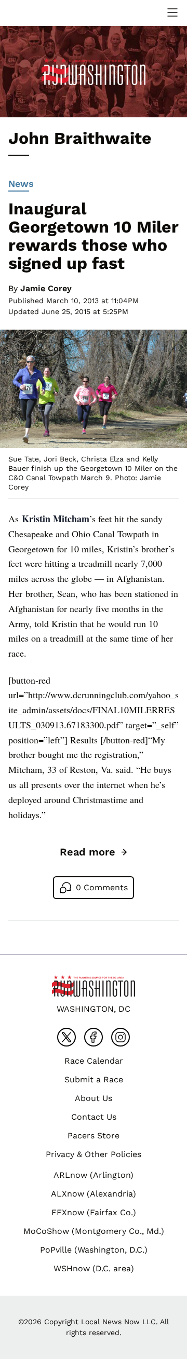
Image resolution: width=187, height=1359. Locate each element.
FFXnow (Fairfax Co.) (93, 1212)
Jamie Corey (46, 288)
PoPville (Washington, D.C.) (94, 1250)
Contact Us (93, 1117)
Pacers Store (93, 1135)
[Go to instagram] (120, 1037)
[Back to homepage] (33, 12)
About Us (93, 1098)
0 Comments (102, 887)
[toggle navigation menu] (172, 12)
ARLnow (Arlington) (93, 1175)
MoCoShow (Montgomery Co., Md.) (93, 1231)
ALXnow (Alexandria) (93, 1194)
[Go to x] (66, 1037)
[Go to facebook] (93, 1037)
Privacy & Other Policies (93, 1154)
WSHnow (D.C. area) (94, 1268)
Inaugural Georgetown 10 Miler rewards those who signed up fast (93, 236)
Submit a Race (93, 1079)
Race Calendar (93, 1061)
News (21, 183)
